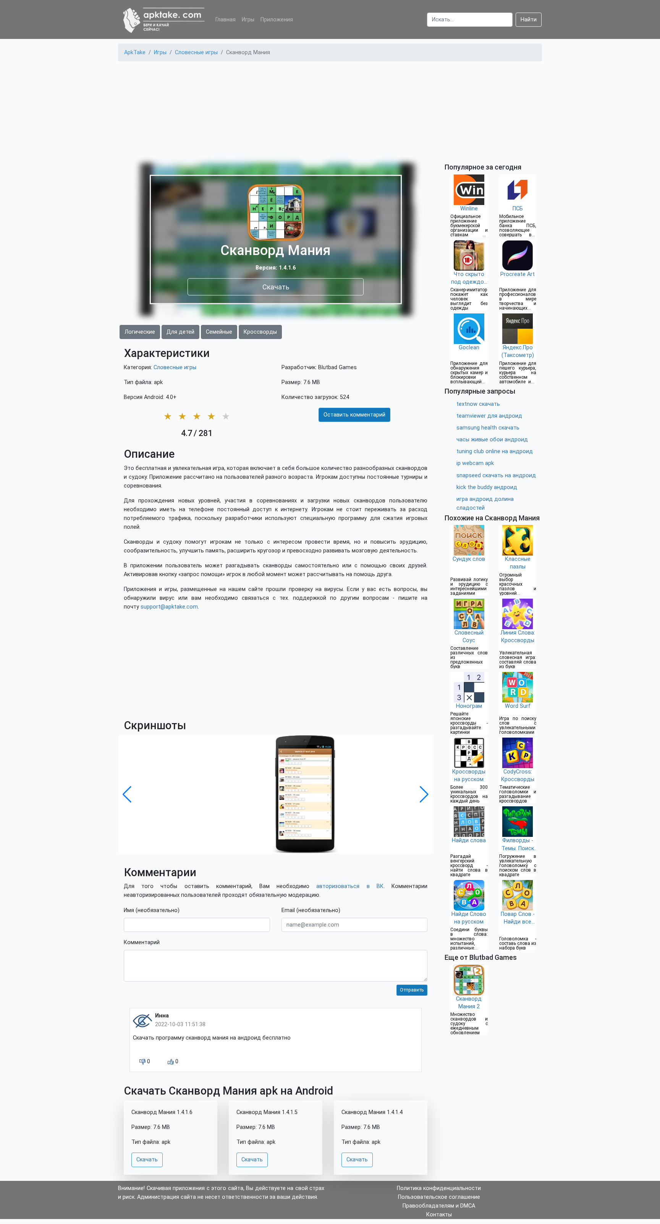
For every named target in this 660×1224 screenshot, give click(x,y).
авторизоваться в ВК (349, 886)
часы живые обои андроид (492, 439)
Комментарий (142, 942)
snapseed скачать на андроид (496, 475)
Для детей (180, 332)
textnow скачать (478, 404)
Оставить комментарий (354, 415)
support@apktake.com (169, 607)
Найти (529, 19)
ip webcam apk (475, 463)
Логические (140, 332)
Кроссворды (260, 332)
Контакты (439, 1214)
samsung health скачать (487, 428)
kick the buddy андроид (486, 487)
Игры (248, 19)
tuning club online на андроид (494, 451)
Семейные (219, 332)
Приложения (276, 19)
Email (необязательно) (310, 910)
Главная (225, 19)
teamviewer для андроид (489, 416)
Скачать (275, 287)
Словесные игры (175, 367)
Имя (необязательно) (152, 910)
